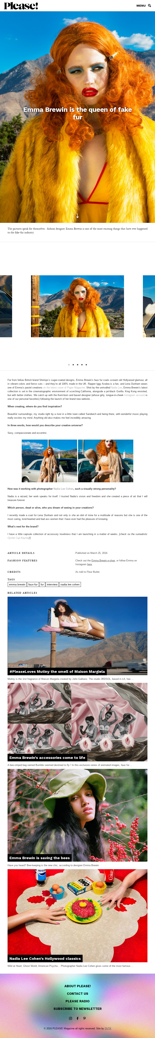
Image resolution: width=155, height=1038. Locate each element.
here (89, 564)
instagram (70, 1018)
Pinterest (84, 1018)
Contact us (77, 994)
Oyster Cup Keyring (18, 537)
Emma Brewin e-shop (103, 560)
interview (52, 584)
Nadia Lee (116, 387)
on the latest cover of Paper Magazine (64, 387)
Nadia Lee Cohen (63, 488)
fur (42, 584)
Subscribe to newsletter (77, 1009)
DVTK (108, 1028)
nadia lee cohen (70, 584)
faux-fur (33, 584)
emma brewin (17, 584)
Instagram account (134, 395)
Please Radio (78, 1001)
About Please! (77, 986)
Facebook (77, 1018)
